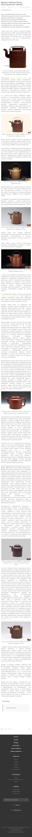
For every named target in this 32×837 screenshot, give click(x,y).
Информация (16, 774)
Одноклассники (14, 817)
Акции (16, 739)
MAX (25, 817)
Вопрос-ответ (16, 793)
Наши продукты (16, 748)
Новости (16, 759)
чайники (18, 671)
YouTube (10, 817)
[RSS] (26, 10)
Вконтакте (6, 817)
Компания (16, 756)
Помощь (16, 786)
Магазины (16, 777)
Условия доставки (16, 791)
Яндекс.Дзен (17, 817)
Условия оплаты (16, 789)
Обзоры (16, 781)
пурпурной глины (6, 619)
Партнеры (16, 767)
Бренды (16, 742)
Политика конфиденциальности (16, 779)
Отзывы (16, 763)
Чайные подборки (16, 751)
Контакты (16, 765)
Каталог (16, 736)
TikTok (21, 817)
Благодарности (16, 769)
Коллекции (16, 745)
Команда (16, 761)
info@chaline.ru (17, 810)
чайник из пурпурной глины (18, 78)
